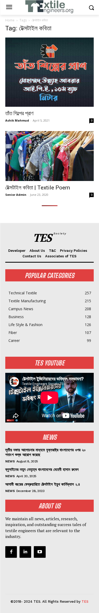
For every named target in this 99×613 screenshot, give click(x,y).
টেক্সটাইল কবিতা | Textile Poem (37, 187)
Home (10, 20)
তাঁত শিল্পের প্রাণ (19, 113)
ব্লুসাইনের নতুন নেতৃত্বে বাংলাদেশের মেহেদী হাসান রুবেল (42, 469)
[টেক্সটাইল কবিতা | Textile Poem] (49, 156)
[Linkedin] (25, 552)
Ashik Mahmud (17, 120)
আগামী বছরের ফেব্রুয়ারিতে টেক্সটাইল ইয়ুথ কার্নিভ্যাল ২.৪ (42, 484)
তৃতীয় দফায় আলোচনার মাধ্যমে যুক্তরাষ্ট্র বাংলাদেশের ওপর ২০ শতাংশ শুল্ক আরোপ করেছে (45, 452)
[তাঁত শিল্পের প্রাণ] (49, 72)
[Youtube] (39, 552)
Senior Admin (15, 195)
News (10, 461)
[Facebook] (11, 552)
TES (85, 601)
